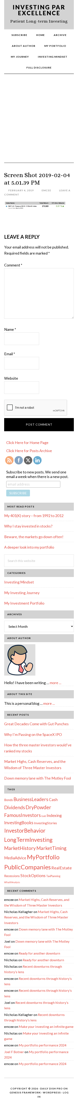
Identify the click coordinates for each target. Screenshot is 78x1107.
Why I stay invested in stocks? (28, 526)
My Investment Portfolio (24, 603)
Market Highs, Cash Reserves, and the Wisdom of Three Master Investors (36, 917)
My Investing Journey (22, 592)
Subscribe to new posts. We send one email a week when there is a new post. (37, 474)
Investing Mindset (19, 582)
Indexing (54, 815)
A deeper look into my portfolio (29, 547)
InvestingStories (45, 823)
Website (11, 378)
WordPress (52, 1092)
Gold (43, 816)
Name (10, 329)
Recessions (12, 876)
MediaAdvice (15, 858)
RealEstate (61, 867)
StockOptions (33, 875)
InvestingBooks (18, 822)
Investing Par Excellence (39, 10)
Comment (13, 265)
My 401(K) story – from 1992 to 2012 (33, 515)
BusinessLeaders (31, 799)
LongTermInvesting (28, 839)
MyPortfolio (43, 857)
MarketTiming (51, 848)
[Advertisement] (39, 121)
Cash (53, 799)
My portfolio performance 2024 (42, 1045)
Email (9, 353)
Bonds (8, 800)
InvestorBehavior (25, 830)
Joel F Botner (14, 1052)
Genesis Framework (25, 1092)
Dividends (14, 807)
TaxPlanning (53, 876)
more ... (55, 682)
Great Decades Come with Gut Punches (36, 724)
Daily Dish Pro (51, 1088)
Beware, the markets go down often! (33, 536)
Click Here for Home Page (27, 442)
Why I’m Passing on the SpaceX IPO (33, 734)
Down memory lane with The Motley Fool (37, 778)
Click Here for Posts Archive (29, 450)
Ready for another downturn (39, 953)
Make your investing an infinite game (46, 1026)
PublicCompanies (27, 867)
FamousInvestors (22, 815)
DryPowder (38, 807)
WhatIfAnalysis (12, 882)
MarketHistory (20, 848)
